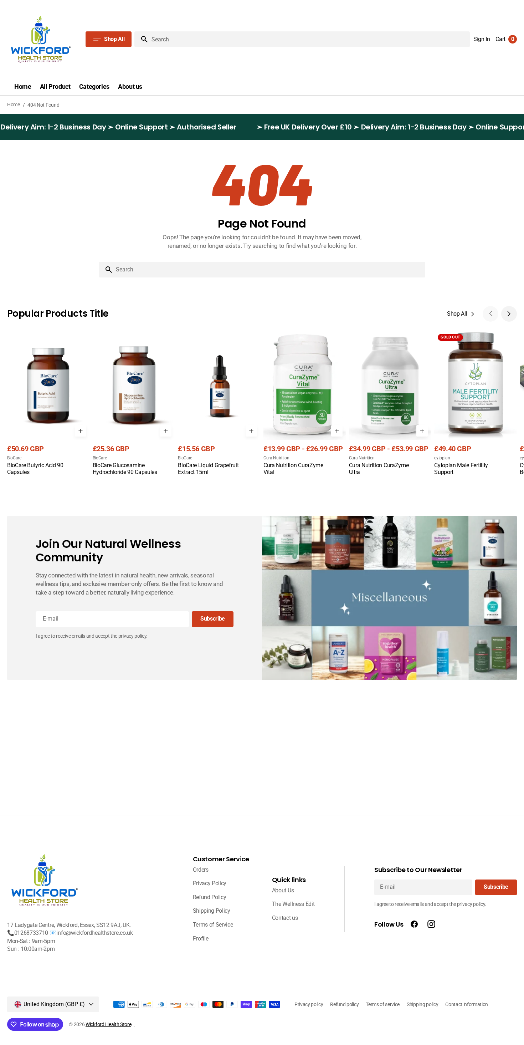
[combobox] (269, 269)
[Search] (141, 39)
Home (13, 104)
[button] (481, 39)
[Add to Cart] (80, 431)
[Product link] (48, 408)
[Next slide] (509, 314)
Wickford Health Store (108, 1024)
